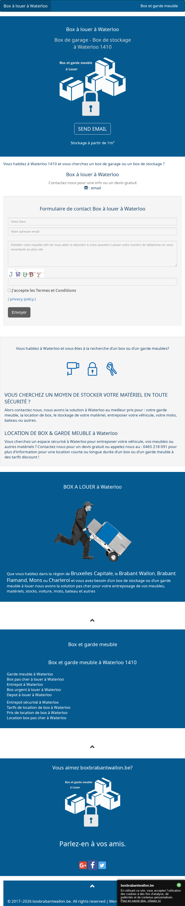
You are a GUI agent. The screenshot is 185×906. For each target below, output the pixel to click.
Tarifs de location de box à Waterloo (38, 707)
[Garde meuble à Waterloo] (92, 747)
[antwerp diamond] (92, 886)
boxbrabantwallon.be (51, 901)
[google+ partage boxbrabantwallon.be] (83, 865)
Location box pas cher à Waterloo (36, 717)
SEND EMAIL (92, 128)
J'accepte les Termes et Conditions (44, 290)
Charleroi (59, 580)
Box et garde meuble (159, 5)
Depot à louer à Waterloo (29, 694)
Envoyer (19, 312)
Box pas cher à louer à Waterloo (35, 679)
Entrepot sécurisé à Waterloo (33, 702)
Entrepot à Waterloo (25, 684)
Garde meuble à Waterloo (30, 674)
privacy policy (22, 299)
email (96, 187)
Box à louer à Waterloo (26, 6)
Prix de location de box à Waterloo (37, 712)
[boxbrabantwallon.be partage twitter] (102, 865)
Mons (35, 580)
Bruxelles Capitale (92, 573)
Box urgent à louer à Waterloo (34, 689)
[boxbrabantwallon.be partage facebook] (93, 865)
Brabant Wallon (137, 573)
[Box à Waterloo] (92, 620)
